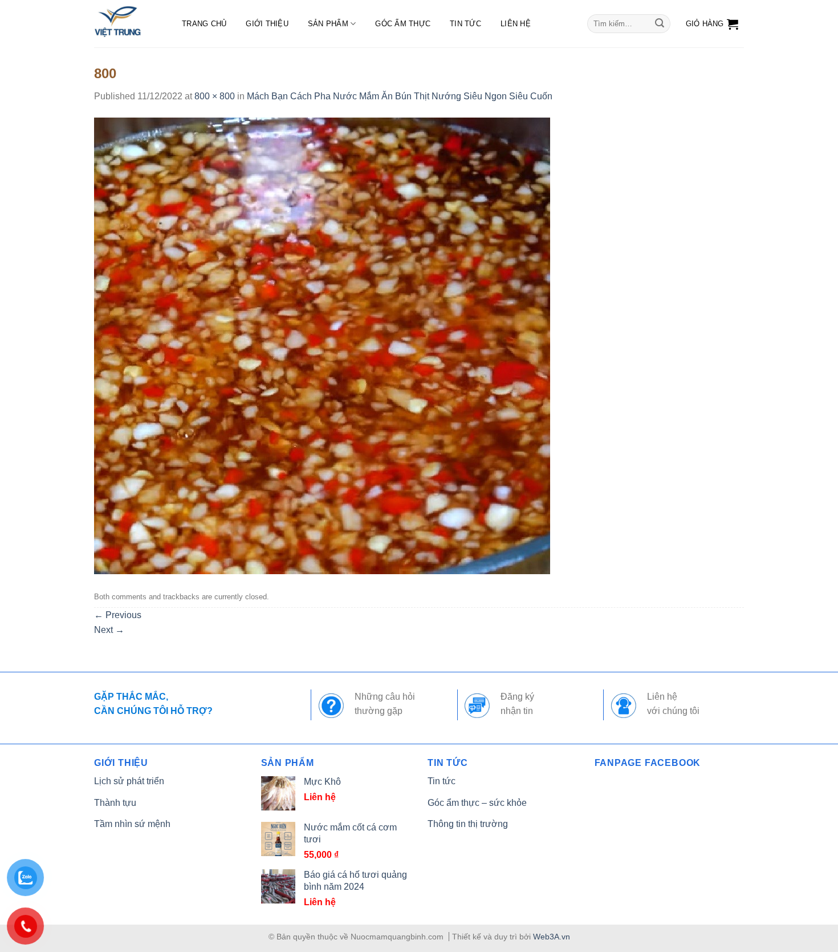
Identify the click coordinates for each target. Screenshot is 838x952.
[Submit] (659, 24)
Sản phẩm (328, 23)
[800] (322, 345)
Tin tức (465, 23)
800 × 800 (214, 96)
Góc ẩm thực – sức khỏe (477, 803)
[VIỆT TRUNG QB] (126, 23)
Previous (117, 615)
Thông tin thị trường (468, 824)
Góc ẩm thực (402, 23)
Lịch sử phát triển (129, 781)
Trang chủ (204, 23)
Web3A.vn (551, 936)
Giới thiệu (267, 23)
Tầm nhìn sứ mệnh (132, 824)
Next (109, 630)
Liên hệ (516, 23)
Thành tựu (115, 803)
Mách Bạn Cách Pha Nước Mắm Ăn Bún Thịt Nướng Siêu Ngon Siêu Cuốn (399, 96)
